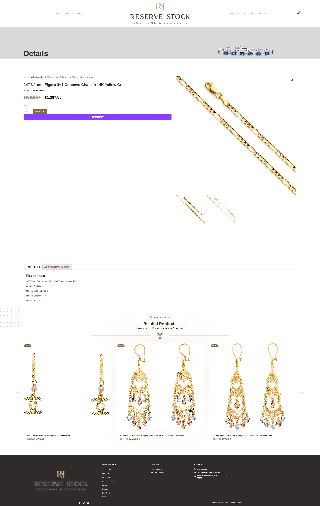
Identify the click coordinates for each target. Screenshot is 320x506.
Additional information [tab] (56, 266)
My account (249, 13)
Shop (79, 13)
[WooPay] (98, 117)
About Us (69, 13)
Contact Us (263, 13)
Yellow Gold (36, 77)
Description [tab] (34, 266)
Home (58, 13)
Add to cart (40, 111)
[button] (298, 13)
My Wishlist (235, 13)
